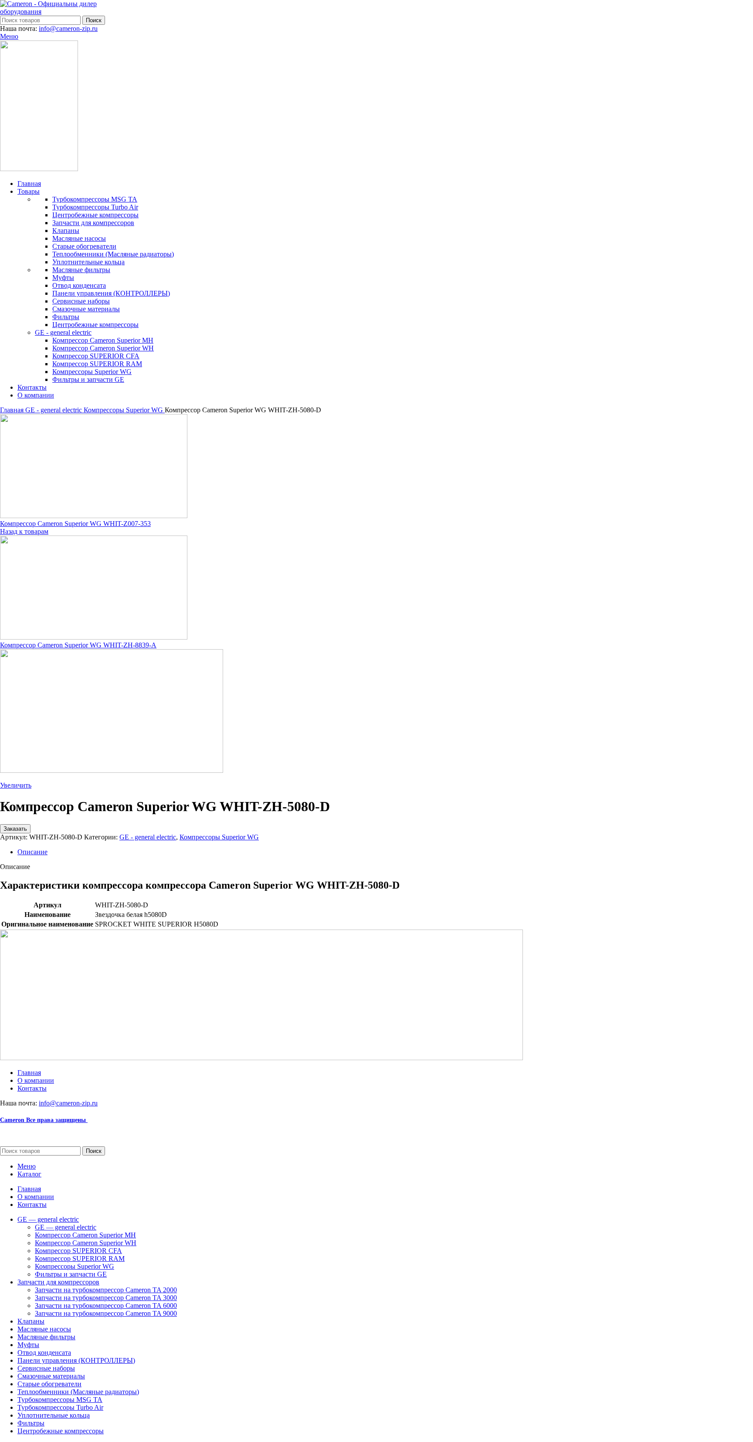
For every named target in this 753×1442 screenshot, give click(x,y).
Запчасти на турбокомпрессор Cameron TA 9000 (106, 1313)
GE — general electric (65, 1227)
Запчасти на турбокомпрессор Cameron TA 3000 (106, 1297)
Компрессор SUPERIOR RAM (97, 363)
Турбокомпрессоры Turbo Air (95, 207)
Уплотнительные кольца (88, 262)
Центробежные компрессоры (95, 215)
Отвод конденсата (79, 285)
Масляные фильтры (81, 269)
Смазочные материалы (86, 309)
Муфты (63, 277)
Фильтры (65, 316)
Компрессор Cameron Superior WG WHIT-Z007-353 (75, 523)
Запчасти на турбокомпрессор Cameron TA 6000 (106, 1305)
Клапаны (65, 230)
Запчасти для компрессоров (93, 222)
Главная (12, 410)
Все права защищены (44, 1120)
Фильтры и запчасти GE (88, 379)
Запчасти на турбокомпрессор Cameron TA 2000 (106, 1290)
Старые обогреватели (84, 246)
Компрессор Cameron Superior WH (103, 348)
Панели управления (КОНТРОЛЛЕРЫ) (111, 293)
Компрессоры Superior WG (92, 371)
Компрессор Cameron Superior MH (102, 340)
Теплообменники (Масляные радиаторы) (113, 254)
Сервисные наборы (81, 301)
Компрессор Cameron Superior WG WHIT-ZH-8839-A (78, 645)
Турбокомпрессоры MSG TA (94, 199)
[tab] (385, 852)
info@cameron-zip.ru (68, 28)
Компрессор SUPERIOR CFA (95, 356)
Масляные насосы (79, 238)
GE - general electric (63, 332)
